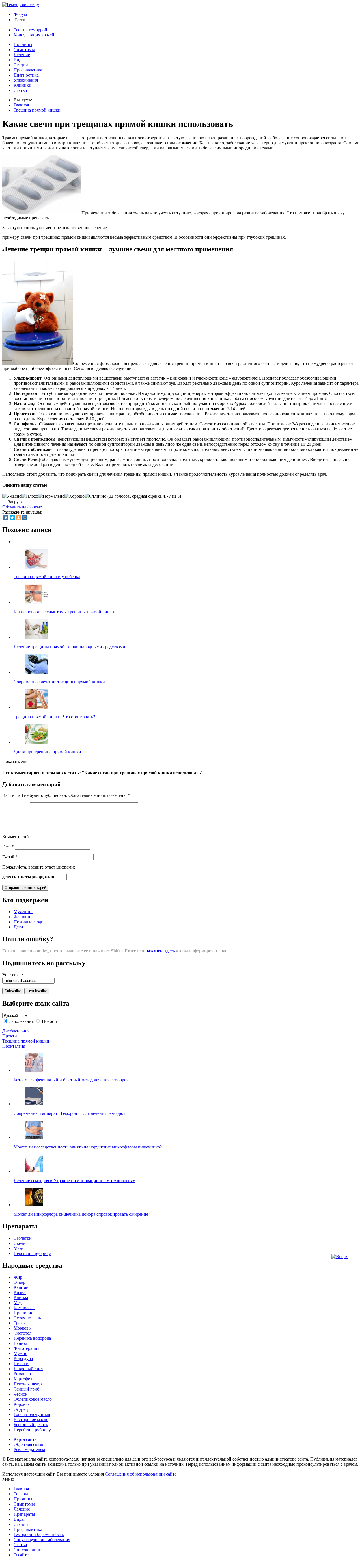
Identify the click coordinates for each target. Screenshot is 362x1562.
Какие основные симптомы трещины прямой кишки (64, 611)
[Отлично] (95, 496)
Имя (8, 846)
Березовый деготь (31, 1424)
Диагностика (26, 75)
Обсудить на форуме (22, 506)
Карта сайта (25, 1439)
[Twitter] (12, 517)
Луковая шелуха (29, 1384)
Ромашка (22, 1373)
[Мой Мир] (24, 517)
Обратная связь (28, 1444)
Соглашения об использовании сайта (140, 1474)
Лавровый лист (28, 1368)
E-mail (10, 856)
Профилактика (28, 70)
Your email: (12, 975)
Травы (20, 1322)
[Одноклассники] (18, 517)
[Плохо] (29, 496)
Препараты (24, 1514)
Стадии (21, 64)
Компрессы (24, 1307)
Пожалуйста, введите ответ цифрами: (38, 867)
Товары (21, 1493)
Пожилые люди (29, 921)
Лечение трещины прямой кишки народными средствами (69, 646)
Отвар (19, 1282)
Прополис (23, 1312)
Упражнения (26, 80)
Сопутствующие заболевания (42, 1539)
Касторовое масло (31, 1419)
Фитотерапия (26, 1348)
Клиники (22, 85)
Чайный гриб (26, 1389)
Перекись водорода (32, 1338)
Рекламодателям (29, 1449)
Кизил (20, 1292)
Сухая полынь (27, 1317)
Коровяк (22, 1404)
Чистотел (22, 1333)
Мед (18, 1302)
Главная (21, 105)
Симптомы (24, 49)
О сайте (21, 1554)
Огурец (21, 1409)
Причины (23, 44)
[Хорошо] (74, 496)
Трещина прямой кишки (37, 110)
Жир (18, 1277)
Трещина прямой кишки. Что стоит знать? (54, 716)
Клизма (21, 1297)
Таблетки (23, 1238)
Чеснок (20, 1394)
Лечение (22, 54)
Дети (18, 926)
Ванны (20, 1343)
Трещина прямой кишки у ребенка (47, 576)
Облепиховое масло (33, 1399)
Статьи (20, 90)
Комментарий (15, 836)
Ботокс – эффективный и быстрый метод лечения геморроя (71, 1079)
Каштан (21, 1287)
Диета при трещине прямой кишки (47, 751)
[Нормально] (51, 496)
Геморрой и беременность (39, 1534)
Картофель (24, 1378)
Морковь (22, 1328)
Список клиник (29, 1549)
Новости (50, 1021)
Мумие (20, 1353)
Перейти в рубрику (32, 1253)
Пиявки (21, 1363)
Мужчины (23, 911)
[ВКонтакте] (5, 517)
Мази (19, 1248)
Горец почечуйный (32, 1414)
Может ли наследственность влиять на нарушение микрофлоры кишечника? (88, 1147)
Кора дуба (23, 1358)
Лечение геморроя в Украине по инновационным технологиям (74, 1180)
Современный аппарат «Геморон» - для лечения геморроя (69, 1113)
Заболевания (21, 1021)
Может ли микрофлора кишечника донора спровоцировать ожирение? (82, 1214)
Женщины (23, 916)
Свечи (20, 1243)
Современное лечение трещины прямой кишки (59, 681)
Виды (19, 59)
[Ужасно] (11, 496)
